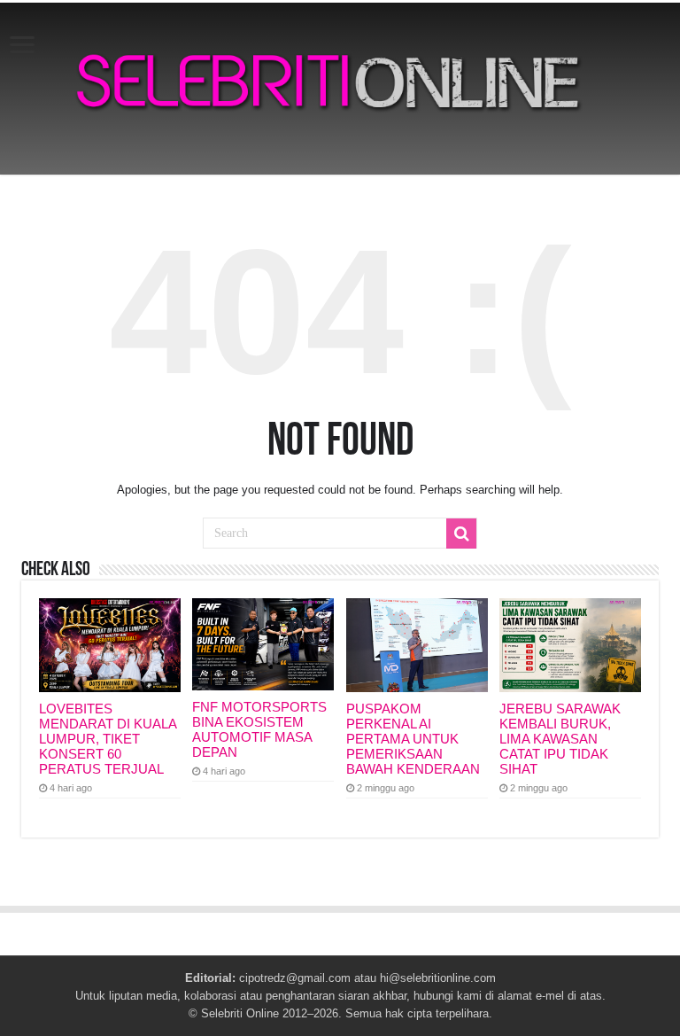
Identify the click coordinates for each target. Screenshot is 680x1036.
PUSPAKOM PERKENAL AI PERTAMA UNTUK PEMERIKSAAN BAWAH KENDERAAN (413, 738)
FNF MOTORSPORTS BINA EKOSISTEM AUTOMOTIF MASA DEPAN (259, 729)
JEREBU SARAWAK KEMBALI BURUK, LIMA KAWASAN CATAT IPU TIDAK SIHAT (560, 738)
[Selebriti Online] (340, 89)
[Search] (461, 533)
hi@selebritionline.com (438, 978)
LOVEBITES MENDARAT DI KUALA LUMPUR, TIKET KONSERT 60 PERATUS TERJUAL (107, 738)
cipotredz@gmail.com (295, 978)
